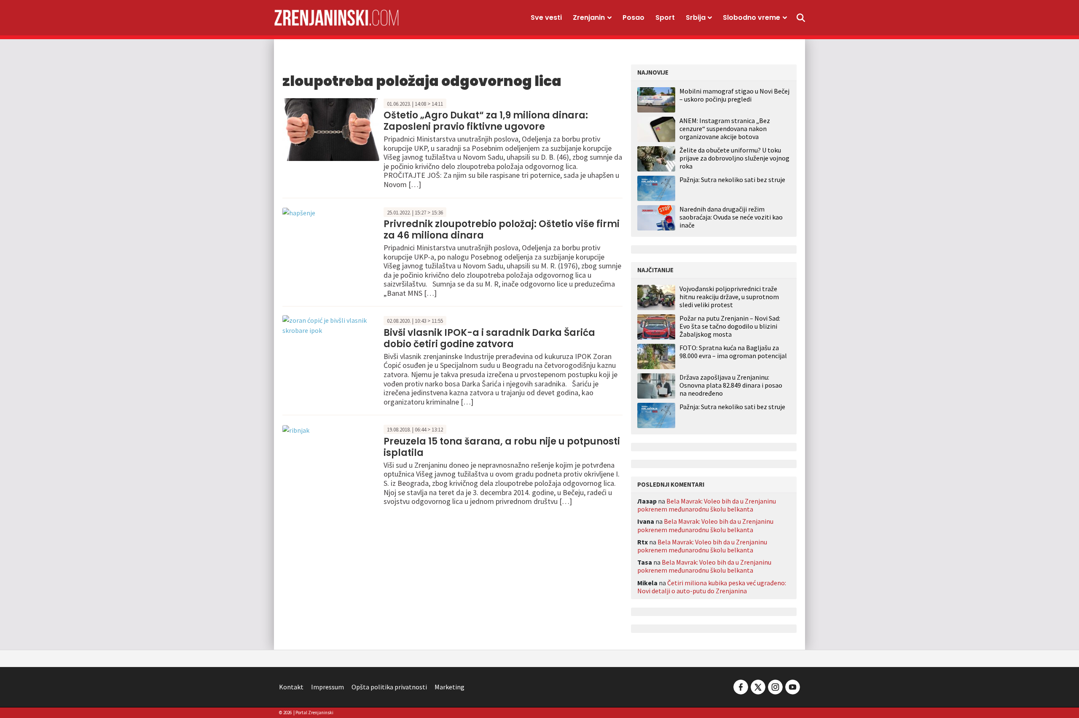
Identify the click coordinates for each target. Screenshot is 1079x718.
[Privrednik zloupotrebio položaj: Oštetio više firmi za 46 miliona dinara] (298, 212)
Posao (633, 17)
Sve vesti (546, 17)
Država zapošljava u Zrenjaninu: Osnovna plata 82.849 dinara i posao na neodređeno (730, 385)
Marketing (449, 687)
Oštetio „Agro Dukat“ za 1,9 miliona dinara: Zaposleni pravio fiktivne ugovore (486, 121)
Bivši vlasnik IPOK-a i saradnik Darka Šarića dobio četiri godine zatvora (489, 338)
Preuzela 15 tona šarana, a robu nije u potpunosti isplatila (502, 447)
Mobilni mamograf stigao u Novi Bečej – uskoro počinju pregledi (734, 95)
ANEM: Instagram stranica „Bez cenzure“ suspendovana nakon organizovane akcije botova (724, 128)
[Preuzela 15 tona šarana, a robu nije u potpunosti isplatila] (295, 429)
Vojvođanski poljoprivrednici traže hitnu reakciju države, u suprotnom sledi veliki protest (729, 297)
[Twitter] (758, 686)
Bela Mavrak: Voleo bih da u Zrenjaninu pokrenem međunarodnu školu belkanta (706, 505)
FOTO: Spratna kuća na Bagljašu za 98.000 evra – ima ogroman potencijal (733, 352)
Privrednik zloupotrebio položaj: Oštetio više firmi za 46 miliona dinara (502, 229)
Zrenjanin (589, 17)
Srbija (696, 17)
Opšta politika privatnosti (389, 687)
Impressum (327, 687)
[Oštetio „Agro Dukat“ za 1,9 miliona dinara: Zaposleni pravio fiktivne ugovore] (330, 128)
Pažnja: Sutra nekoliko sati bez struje (732, 179)
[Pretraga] (801, 17)
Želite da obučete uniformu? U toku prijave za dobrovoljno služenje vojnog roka (734, 158)
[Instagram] (775, 686)
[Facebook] (740, 686)
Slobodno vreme (751, 17)
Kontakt (291, 687)
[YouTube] (792, 686)
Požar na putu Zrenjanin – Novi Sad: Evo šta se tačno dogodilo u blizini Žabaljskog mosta (729, 326)
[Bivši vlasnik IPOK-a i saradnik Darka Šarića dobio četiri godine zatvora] (330, 324)
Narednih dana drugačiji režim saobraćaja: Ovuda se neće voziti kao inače (731, 217)
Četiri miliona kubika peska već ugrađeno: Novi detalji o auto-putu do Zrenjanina (711, 587)
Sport (665, 17)
